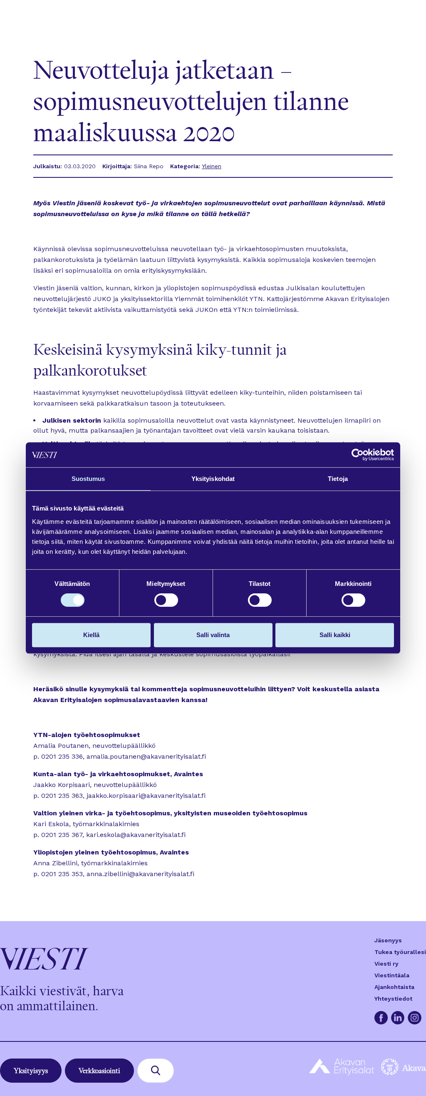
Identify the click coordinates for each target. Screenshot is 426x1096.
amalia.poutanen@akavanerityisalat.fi (146, 756)
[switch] (166, 600)
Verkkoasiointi (99, 1070)
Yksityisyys (31, 1070)
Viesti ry (386, 963)
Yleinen (211, 166)
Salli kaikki (335, 634)
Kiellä (91, 634)
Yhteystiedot (393, 998)
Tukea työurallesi (400, 952)
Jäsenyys (388, 940)
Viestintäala (391, 975)
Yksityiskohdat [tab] (213, 478)
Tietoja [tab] (338, 478)
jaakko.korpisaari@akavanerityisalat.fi (146, 796)
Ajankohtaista (394, 987)
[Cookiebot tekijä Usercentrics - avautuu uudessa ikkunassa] (357, 454)
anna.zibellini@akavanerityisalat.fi (140, 874)
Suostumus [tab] (88, 478)
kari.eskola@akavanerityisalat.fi (136, 835)
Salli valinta (213, 634)
